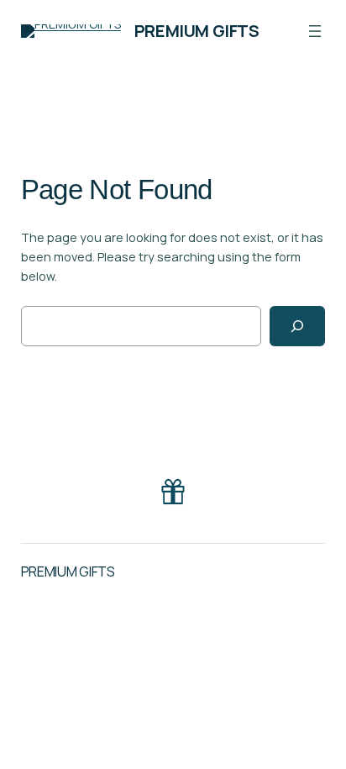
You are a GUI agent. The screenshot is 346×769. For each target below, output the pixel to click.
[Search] (297, 325)
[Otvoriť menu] (315, 31)
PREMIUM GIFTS (197, 30)
